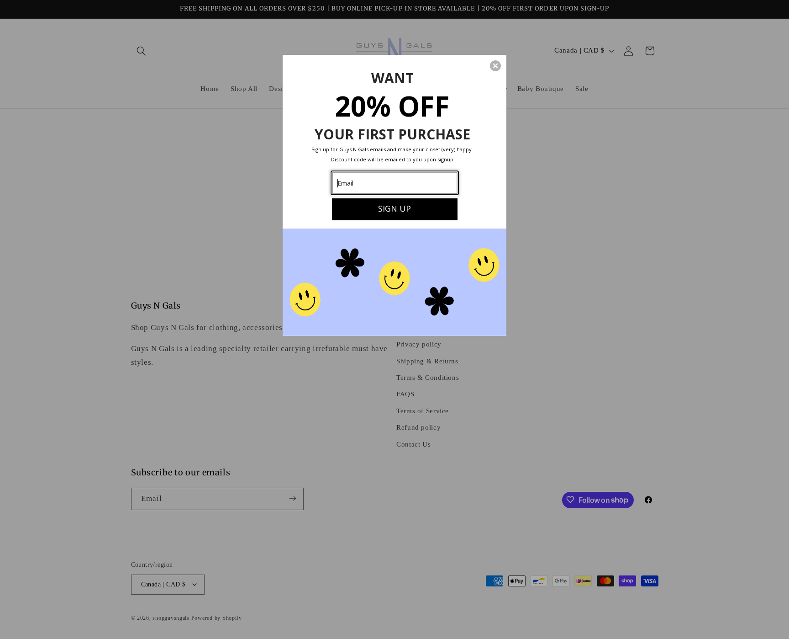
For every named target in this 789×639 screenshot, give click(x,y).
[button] (495, 65)
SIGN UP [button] (394, 208)
